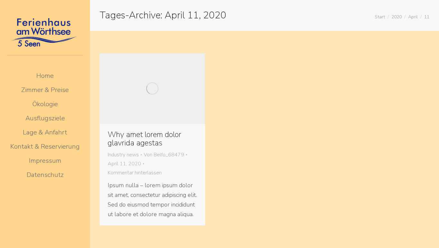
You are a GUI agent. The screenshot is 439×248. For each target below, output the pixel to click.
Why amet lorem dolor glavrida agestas (144, 138)
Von (164, 154)
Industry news (123, 154)
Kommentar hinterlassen (135, 172)
